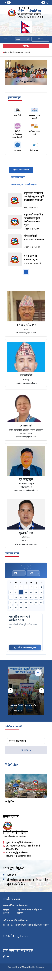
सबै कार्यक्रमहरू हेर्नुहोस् (27, 647)
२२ (16, 602)
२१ (11, 602)
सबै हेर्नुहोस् (24, 750)
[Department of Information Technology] (12, 13)
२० (41, 597)
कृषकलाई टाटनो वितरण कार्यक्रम (24, 706)
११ (31, 592)
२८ (11, 607)
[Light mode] (43, 2)
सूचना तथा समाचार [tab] (23, 170)
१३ (41, 592)
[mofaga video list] (26, 786)
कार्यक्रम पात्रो (12, 553)
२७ (41, 602)
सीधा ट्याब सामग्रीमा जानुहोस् (18, 738)
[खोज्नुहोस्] (28, 39)
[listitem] (26, 200)
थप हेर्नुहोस (9, 801)
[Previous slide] (7, 70)
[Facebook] (4, 956)
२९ (16, 607)
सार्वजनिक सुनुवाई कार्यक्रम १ (26, 81)
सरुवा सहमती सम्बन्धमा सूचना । (15, 52)
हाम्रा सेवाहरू (14, 97)
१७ (26, 597)
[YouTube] (8, 956)
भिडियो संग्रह (11, 765)
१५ (16, 597)
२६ (36, 602)
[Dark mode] (47, 2)
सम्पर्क (40, 39)
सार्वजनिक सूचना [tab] (18, 177)
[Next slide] (45, 70)
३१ (26, 607)
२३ (21, 602)
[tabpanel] (26, 233)
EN (4, 2)
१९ (36, 597)
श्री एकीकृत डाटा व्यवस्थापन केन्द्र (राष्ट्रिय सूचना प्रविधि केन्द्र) (27, 882)
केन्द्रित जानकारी (13, 726)
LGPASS (11, 875)
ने (8, 2)
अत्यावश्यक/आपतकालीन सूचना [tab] (24, 184)
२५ (31, 602)
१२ (36, 592)
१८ (31, 597)
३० (21, 607)
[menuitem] (7, 2)
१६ (21, 597)
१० (26, 592)
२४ (26, 602)
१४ (11, 597)
